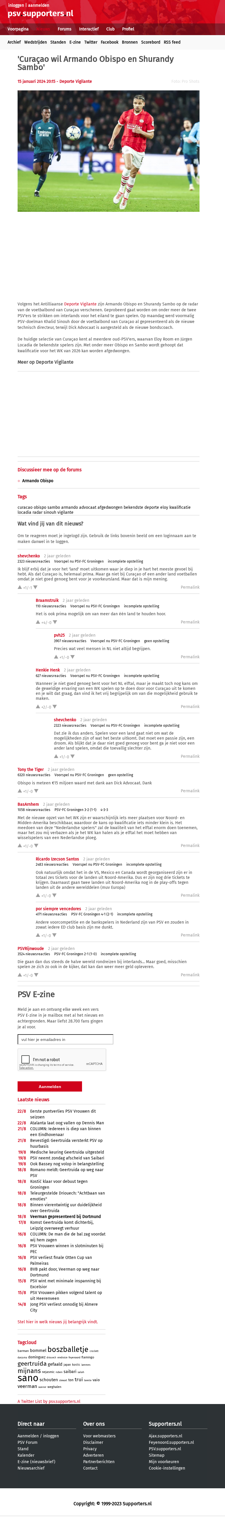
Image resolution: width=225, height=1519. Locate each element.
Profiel (128, 29)
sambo (53, 507)
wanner (42, 1387)
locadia (24, 512)
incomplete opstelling (125, 561)
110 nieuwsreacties (51, 606)
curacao (25, 507)
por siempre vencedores (58, 908)
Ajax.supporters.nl (165, 1436)
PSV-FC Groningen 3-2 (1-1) (75, 810)
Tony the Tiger (31, 769)
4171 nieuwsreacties (51, 914)
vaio (96, 1380)
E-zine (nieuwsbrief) (36, 1461)
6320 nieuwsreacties (34, 775)
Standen (58, 42)
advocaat (87, 507)
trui (79, 1380)
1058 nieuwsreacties (34, 810)
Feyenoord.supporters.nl (171, 1442)
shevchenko (29, 556)
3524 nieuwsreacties (34, 954)
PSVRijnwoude (31, 948)
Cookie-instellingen (167, 1468)
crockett (94, 1351)
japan (67, 1365)
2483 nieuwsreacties (52, 864)
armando (69, 507)
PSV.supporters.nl (165, 1448)
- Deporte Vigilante (74, 81)
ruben (59, 1372)
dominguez (36, 1357)
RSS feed (172, 42)
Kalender (26, 1455)
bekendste (133, 507)
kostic (76, 1365)
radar (37, 512)
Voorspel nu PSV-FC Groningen (79, 561)
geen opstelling (156, 641)
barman (23, 1351)
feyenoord (74, 1357)
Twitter (90, 42)
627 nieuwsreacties (51, 676)
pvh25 (59, 635)
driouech (51, 1357)
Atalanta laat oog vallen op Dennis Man (67, 1123)
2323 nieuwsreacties (34, 561)
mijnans (29, 1371)
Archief (14, 42)
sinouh (50, 512)
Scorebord (150, 42)
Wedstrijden (35, 42)
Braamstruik (47, 600)
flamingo (87, 1357)
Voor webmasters (99, 1436)
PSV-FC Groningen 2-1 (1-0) (75, 954)
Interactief (89, 29)
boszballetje (67, 1349)
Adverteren (93, 1455)
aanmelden (38, 5)
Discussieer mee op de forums (49, 469)
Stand (23, 1448)
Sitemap (156, 1455)
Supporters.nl (165, 1424)
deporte (151, 507)
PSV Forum (28, 1442)
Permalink (190, 587)
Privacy (90, 1448)
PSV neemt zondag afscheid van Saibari (67, 1158)
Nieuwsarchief (31, 1468)
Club (110, 29)
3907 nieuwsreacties (70, 641)
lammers (86, 1365)
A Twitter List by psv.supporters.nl (49, 1401)
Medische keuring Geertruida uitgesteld (67, 1152)
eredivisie (62, 1357)
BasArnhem (28, 804)
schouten (49, 1379)
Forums (64, 29)
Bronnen (130, 42)
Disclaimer (93, 1442)
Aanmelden (28, 1436)
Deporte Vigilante (80, 304)
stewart (63, 1380)
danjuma (22, 1357)
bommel (38, 1350)
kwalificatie (180, 507)
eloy (164, 507)
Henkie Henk (48, 670)
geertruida (32, 1363)
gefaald (55, 1364)
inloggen (16, 5)
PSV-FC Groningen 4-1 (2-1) (92, 914)
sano (28, 1378)
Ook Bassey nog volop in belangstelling (67, 1163)
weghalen (54, 1387)
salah (81, 1372)
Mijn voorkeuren (164, 1461)
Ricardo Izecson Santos (57, 859)
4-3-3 (104, 810)
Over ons (94, 1424)
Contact (90, 1468)
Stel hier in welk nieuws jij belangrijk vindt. (58, 1321)
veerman (27, 1386)
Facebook (109, 42)
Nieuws (43, 29)
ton (71, 1380)
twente (87, 1380)
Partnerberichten (99, 1461)
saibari (70, 1371)
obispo (40, 507)
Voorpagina (18, 29)
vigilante (65, 512)
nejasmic (48, 1372)
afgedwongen (110, 507)
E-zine (75, 42)
